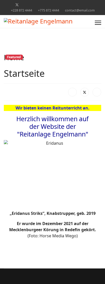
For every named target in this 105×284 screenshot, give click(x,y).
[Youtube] (33, 4)
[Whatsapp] (80, 4)
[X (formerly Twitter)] (84, 92)
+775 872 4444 (48, 10)
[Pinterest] (25, 4)
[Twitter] (17, 4)
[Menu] (98, 22)
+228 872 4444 (21, 10)
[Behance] (64, 4)
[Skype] (72, 4)
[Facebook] (8, 4)
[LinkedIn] (97, 92)
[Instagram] (56, 4)
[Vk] (96, 4)
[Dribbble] (48, 4)
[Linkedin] (41, 4)
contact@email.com (80, 10)
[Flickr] (88, 4)
